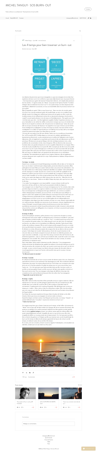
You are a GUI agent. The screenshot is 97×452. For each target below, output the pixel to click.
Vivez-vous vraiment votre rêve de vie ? (71, 403)
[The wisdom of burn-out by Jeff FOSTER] (25, 393)
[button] (80, 30)
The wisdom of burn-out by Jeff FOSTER (25, 403)
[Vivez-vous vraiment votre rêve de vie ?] (71, 393)
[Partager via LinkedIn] (30, 372)
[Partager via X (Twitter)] (26, 372)
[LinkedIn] (90, 18)
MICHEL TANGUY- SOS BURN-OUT (28, 5)
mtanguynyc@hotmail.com (72, 18)
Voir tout (80, 385)
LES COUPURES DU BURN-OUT (48, 403)
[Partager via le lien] (33, 372)
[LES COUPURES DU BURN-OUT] (48, 393)
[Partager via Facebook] (23, 372)
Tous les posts (18, 30)
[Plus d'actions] (74, 40)
